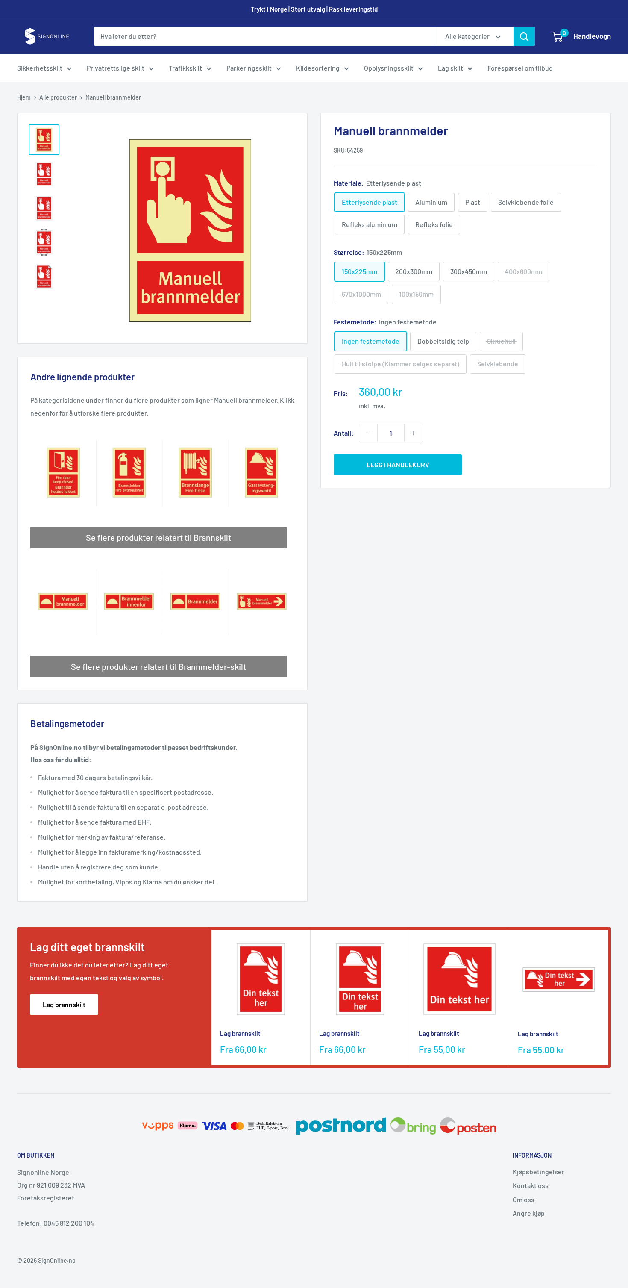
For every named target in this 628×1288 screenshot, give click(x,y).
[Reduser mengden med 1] (368, 433)
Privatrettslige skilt (115, 68)
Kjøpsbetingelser (538, 1171)
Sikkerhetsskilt (39, 68)
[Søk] (524, 36)
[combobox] (264, 36)
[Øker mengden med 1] (414, 433)
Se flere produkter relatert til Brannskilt (158, 537)
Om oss (523, 1199)
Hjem (24, 97)
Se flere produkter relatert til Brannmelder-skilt (158, 666)
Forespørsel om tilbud (520, 68)
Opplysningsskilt (389, 68)
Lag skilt (450, 68)
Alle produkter (58, 97)
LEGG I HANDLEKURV (398, 464)
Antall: (344, 433)
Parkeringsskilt (249, 68)
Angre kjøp (529, 1213)
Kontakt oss (531, 1185)
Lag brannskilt (64, 1004)
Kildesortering (318, 68)
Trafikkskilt (185, 68)
